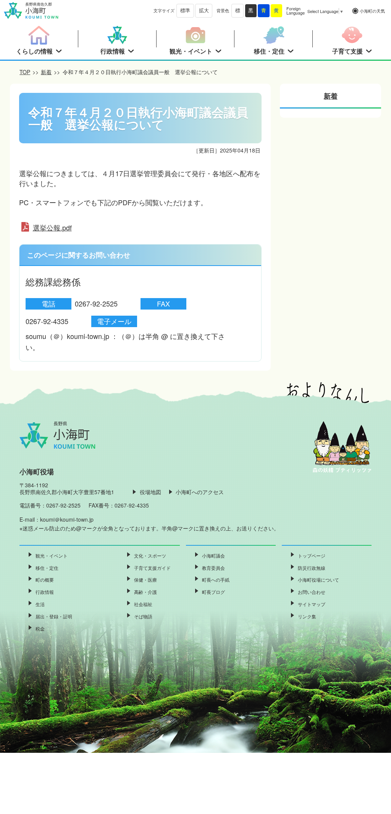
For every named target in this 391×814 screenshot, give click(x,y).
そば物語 (143, 616)
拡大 (204, 10)
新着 (46, 72)
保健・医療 (145, 579)
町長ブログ (213, 592)
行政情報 (45, 592)
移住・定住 (47, 567)
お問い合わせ (311, 592)
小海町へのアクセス (200, 491)
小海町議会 (213, 555)
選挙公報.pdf (52, 227)
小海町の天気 (372, 11)
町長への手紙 (215, 579)
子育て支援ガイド (152, 567)
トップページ (311, 555)
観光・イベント (52, 555)
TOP (24, 72)
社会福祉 (143, 604)
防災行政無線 (311, 567)
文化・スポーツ (150, 555)
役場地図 (150, 491)
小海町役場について (318, 579)
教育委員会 (213, 567)
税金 (40, 628)
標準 (185, 10)
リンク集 (307, 616)
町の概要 (45, 579)
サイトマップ (311, 604)
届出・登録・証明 (54, 616)
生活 (40, 604)
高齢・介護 (145, 592)
